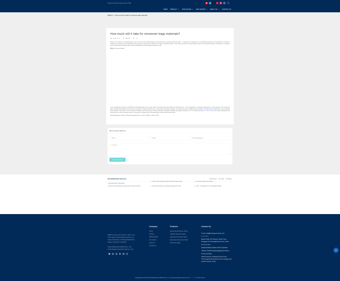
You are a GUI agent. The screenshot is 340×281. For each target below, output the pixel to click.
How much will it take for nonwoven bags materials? (131, 15)
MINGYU (110, 15)
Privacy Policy (200, 277)
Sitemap (193, 277)
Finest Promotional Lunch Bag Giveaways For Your (166, 186)
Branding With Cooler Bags (116, 183)
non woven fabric (208, 110)
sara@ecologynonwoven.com (215, 233)
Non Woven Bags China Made (204, 181)
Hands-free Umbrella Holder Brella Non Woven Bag (167, 181)
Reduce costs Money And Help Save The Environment (124, 186)
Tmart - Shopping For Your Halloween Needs (208, 186)
